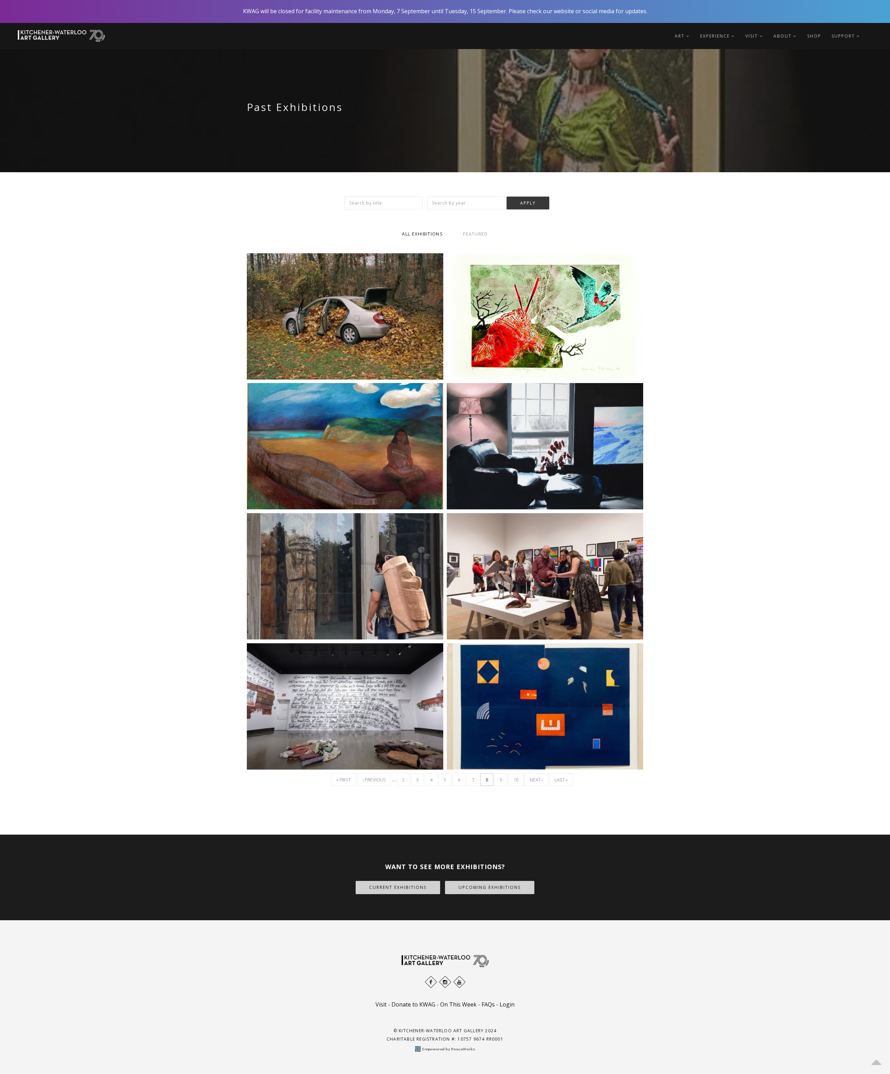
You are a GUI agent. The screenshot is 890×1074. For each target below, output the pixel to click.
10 (518, 780)
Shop (814, 36)
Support (844, 36)
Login (507, 1004)
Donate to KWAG (413, 1004)
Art (680, 36)
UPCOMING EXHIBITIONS (490, 887)
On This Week (458, 1004)
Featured (475, 234)
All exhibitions (422, 234)
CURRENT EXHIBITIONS (398, 887)
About (783, 36)
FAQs (488, 1004)
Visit (752, 36)
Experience (715, 36)
